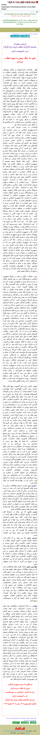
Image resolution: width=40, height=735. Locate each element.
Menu (34, 30)
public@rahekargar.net (9, 22)
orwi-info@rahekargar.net (10, 20)
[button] (33, 722)
